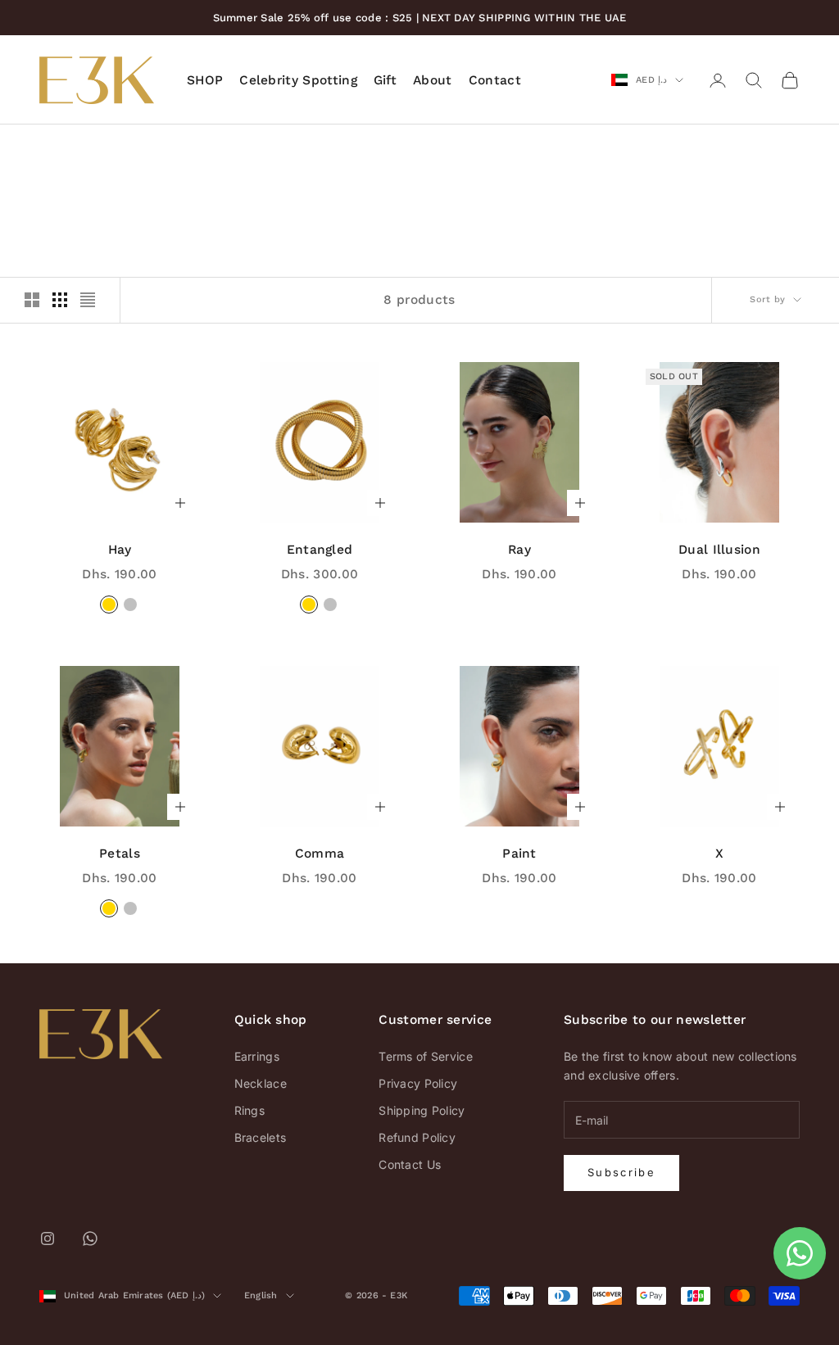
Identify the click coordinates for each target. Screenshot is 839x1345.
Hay (120, 549)
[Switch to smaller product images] (59, 300)
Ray (519, 549)
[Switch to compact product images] (87, 300)
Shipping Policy (422, 1110)
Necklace (260, 1083)
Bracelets (260, 1137)
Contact (495, 80)
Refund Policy (417, 1137)
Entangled (320, 549)
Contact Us (410, 1164)
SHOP (205, 80)
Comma (320, 853)
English (261, 1295)
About (432, 80)
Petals (119, 853)
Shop (94, 147)
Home (52, 147)
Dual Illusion (719, 549)
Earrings (256, 1056)
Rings (249, 1110)
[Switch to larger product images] (32, 300)
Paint (519, 853)
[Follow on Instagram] (47, 1238)
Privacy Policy (418, 1083)
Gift (385, 80)
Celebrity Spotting (298, 80)
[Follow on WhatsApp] (90, 1238)
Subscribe (621, 1172)
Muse (136, 147)
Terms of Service (425, 1056)
